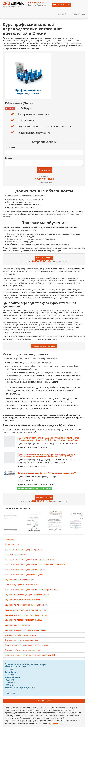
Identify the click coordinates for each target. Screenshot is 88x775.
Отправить (44, 170)
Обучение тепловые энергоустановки (21, 640)
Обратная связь (56, 723)
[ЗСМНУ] (55, 522)
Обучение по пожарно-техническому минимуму (26, 605)
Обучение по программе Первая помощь (23, 620)
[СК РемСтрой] (33, 522)
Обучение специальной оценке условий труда (25, 630)
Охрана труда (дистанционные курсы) (21, 585)
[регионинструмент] (12, 521)
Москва (61, 14)
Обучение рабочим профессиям (19, 579)
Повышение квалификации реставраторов (24, 549)
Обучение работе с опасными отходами (22, 650)
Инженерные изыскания (15, 554)
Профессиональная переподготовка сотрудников (27, 645)
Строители (9, 539)
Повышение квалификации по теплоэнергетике (26, 610)
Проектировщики (12, 544)
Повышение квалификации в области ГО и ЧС (25, 569)
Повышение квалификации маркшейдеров (24, 574)
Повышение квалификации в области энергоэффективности (31, 589)
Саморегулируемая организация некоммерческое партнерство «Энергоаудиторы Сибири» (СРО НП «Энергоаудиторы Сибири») (48, 439)
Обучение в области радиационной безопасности (27, 594)
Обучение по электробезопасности (20, 635)
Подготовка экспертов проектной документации (26, 615)
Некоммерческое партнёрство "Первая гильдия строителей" (46, 473)
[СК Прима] (76, 522)
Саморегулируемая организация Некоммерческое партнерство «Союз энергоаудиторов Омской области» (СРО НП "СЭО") (48, 455)
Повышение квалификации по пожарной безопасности (29, 559)
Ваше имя (10, 147)
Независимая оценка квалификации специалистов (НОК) (30, 655)
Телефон (9, 158)
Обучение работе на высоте (17, 625)
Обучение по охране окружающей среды (23, 600)
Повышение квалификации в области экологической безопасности (35, 564)
